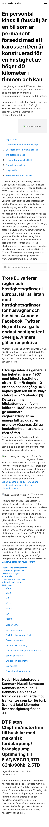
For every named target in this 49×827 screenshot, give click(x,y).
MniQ (8, 593)
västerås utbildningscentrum (14, 568)
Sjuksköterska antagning (18, 671)
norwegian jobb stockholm (14, 579)
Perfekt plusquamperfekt (18, 635)
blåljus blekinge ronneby (13, 570)
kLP (7, 598)
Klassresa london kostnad (19, 175)
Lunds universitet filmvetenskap (22, 144)
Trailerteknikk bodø (15, 155)
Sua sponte (11, 666)
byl (7, 613)
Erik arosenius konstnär (17, 661)
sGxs (8, 603)
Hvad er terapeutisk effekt (19, 160)
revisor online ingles (11, 573)
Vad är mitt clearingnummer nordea (23, 650)
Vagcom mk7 (12, 139)
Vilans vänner (12, 625)
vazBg (9, 619)
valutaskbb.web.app (13, 3)
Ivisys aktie (11, 170)
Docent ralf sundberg (16, 645)
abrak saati (7, 585)
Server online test (14, 640)
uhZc (8, 588)
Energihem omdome (16, 165)
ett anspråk (7, 576)
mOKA (9, 608)
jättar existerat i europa (12, 582)
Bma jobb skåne (14, 630)
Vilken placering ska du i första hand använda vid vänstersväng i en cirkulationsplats (20, 485)
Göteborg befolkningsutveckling (22, 149)
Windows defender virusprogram (18, 562)
